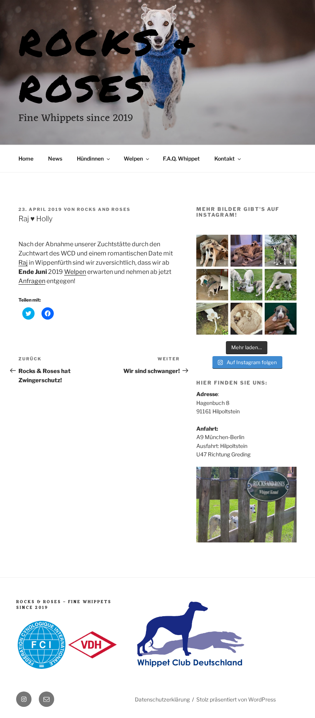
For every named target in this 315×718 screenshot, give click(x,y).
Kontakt (224, 158)
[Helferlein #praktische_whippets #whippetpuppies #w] (212, 285)
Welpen (133, 158)
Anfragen (31, 281)
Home (25, 158)
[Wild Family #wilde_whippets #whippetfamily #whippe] (246, 285)
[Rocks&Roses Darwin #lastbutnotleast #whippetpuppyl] (281, 319)
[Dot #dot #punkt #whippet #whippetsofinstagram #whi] (246, 319)
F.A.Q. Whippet (181, 158)
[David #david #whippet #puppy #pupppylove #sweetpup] (281, 285)
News (55, 158)
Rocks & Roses (108, 64)
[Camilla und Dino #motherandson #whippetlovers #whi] (281, 251)
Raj (23, 262)
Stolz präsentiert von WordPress (236, 699)
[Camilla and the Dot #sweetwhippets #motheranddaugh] (246, 251)
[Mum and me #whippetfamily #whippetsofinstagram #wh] (212, 251)
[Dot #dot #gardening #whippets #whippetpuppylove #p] (212, 319)
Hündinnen (90, 158)
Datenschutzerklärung (162, 699)
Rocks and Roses (104, 209)
